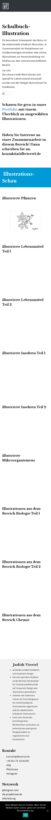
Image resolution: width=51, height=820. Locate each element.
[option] (25, 221)
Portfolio (10, 109)
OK (25, 815)
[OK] (47, 810)
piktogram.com (10, 790)
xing (8, 765)
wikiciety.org (9, 798)
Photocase (12, 769)
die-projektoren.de (12, 794)
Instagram (11, 773)
